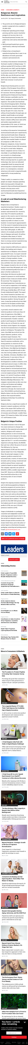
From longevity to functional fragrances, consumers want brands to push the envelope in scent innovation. (14, 851)
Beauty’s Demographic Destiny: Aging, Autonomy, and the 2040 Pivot (14, 912)
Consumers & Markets (12, 10)
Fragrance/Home (4, 598)
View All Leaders (14, 559)
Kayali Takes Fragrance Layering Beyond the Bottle (9, 629)
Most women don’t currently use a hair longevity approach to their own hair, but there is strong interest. (13, 952)
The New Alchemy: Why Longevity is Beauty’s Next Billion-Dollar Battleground (13, 810)
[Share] (6, 533)
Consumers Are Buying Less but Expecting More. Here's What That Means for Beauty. (13, 879)
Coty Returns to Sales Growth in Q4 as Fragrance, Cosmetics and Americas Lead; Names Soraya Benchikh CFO (10, 620)
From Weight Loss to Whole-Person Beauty (9, 611)
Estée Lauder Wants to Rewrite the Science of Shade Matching (10, 593)
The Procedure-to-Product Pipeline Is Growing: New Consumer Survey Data (13, 674)
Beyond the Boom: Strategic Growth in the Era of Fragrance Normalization (13, 844)
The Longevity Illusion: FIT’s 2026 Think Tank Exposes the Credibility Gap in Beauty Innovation (13, 708)
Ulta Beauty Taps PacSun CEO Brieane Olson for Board (10, 638)
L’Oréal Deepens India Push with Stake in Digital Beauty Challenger (13, 743)
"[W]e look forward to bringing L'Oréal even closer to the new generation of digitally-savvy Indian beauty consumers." (14, 748)
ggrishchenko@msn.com (12, 529)
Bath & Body (3, 608)
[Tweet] (13, 533)
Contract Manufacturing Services (8, 580)
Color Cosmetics (4, 571)
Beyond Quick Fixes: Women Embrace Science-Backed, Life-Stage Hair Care (12, 945)
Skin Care (4, 668)
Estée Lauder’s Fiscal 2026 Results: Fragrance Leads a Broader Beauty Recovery (9, 574)
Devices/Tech (5, 771)
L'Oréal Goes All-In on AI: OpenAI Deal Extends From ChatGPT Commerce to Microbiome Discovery (14, 776)
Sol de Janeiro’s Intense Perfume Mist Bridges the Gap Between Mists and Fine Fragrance (10, 602)
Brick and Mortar (4, 635)
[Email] (2, 533)
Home (2, 10)
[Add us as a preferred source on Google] (17, 533)
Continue (14, 1037)
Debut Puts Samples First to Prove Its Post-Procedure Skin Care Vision (14, 1012)
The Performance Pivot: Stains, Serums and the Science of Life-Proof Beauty (12, 979)
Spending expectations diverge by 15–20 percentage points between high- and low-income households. (14, 885)
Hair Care (4, 940)
